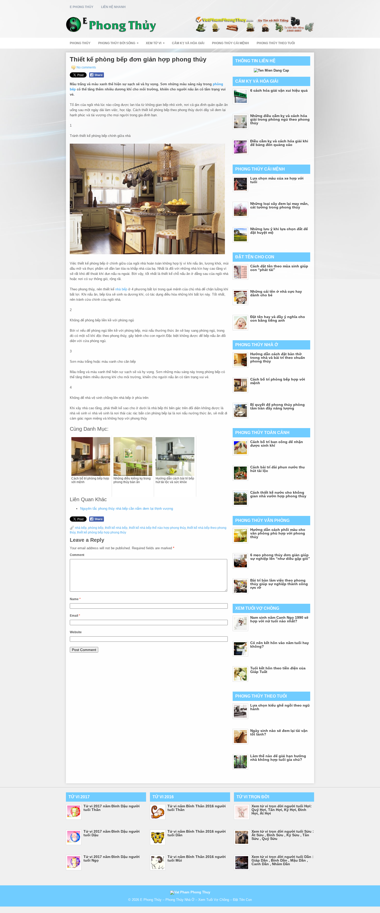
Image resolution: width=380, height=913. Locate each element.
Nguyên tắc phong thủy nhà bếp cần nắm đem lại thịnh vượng (126, 508)
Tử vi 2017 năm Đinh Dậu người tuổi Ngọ (111, 858)
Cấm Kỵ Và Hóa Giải (188, 43)
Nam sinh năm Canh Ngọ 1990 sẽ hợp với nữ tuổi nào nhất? (279, 619)
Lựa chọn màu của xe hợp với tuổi (276, 180)
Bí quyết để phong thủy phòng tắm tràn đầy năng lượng (277, 406)
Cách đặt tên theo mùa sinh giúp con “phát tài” (279, 268)
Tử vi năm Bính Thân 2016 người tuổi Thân (197, 808)
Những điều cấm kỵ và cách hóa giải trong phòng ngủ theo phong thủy (280, 119)
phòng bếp (95, 528)
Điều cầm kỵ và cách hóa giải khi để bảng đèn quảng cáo (279, 143)
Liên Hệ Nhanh (113, 7)
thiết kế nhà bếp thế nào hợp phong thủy (157, 528)
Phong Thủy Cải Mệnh (230, 43)
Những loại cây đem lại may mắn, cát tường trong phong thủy (279, 205)
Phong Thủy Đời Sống (118, 43)
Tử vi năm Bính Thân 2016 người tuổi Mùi (197, 858)
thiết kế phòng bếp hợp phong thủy (101, 532)
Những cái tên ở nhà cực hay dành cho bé (276, 293)
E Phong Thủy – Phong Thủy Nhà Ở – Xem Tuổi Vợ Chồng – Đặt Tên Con (196, 900)
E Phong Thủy (81, 7)
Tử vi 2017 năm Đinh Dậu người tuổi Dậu (111, 833)
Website (76, 632)
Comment (77, 555)
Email (75, 615)
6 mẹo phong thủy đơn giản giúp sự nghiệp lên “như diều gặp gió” (280, 557)
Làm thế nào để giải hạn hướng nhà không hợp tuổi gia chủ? (278, 758)
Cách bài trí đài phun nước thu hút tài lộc (277, 469)
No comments (86, 67)
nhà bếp (121, 289)
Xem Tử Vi (155, 43)
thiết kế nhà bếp (116, 528)
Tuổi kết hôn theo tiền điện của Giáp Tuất (278, 670)
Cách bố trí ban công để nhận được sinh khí (276, 443)
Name (75, 599)
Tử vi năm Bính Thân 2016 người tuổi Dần (197, 833)
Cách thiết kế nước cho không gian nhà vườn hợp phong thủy (278, 494)
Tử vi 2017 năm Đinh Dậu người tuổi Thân (111, 808)
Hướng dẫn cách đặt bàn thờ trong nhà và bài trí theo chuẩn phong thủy (277, 357)
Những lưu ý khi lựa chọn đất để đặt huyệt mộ (279, 231)
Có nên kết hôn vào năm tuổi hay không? (279, 644)
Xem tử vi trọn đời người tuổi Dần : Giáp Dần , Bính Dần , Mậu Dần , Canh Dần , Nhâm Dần (283, 860)
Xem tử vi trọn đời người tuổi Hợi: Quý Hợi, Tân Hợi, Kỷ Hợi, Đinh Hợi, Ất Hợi (282, 809)
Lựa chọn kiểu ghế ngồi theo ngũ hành (280, 707)
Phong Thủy (80, 43)
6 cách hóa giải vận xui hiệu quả (279, 90)
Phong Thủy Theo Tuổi (276, 43)
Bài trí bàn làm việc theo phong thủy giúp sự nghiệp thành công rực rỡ (279, 584)
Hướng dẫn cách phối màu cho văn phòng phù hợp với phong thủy (277, 533)
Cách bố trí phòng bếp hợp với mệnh (277, 381)
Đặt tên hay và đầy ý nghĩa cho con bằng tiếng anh (277, 318)
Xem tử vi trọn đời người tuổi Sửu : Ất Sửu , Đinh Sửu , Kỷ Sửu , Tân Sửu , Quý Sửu (283, 835)
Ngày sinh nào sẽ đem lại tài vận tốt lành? (279, 732)
